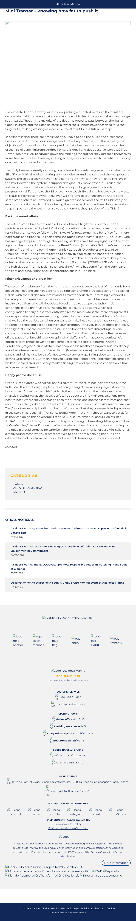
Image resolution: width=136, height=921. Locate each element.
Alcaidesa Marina (68, 4)
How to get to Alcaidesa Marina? (69, 791)
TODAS (18, 483)
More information (116, 862)
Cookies (111, 908)
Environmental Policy (68, 824)
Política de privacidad (92, 908)
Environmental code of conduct (68, 828)
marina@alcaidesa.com (70, 704)
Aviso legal (73, 908)
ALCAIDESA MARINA (27, 488)
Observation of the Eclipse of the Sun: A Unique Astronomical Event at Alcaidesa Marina (67, 582)
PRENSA (19, 492)
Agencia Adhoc (77, 912)
